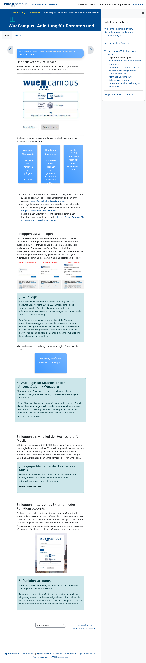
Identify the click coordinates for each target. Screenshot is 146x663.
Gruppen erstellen (118, 73)
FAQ (23, 12)
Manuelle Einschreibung (121, 76)
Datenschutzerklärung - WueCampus (58, 653)
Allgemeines (34, 12)
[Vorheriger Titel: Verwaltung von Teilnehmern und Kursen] (10, 50)
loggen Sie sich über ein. (47, 200)
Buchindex (24, 52)
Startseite (13, 12)
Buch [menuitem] (6, 35)
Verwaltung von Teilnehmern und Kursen (53, 52)
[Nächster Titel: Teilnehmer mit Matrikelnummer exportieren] (91, 50)
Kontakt (30, 653)
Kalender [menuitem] (53, 4)
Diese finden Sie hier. (30, 486)
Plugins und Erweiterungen (117, 94)
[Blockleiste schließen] (143, 13)
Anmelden (138, 4)
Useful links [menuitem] (38, 4)
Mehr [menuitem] (16, 35)
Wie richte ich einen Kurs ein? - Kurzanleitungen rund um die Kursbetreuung (119, 32)
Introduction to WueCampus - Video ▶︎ (84, 626)
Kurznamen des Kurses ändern (124, 67)
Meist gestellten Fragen (115, 43)
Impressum (13, 653)
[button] (86, 4)
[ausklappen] (120, 35)
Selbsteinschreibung (119, 79)
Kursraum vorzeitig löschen (122, 70)
